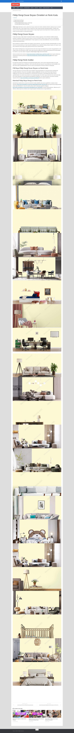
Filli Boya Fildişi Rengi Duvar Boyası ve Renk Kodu (23, 22)
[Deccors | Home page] (15, 4)
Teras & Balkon (46, 7)
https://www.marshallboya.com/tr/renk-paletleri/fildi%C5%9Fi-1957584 (31, 84)
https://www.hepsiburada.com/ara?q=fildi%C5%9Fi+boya (38, 55)
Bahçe (40, 7)
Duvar (14, 7)
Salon (21, 7)
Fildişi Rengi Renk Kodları (19, 21)
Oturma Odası (26, 7)
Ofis (51, 7)
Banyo (32, 7)
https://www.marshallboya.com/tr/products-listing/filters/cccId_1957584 (27, 87)
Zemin (18, 7)
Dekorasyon (15, 10)
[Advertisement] (37, 693)
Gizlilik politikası (20, 1)
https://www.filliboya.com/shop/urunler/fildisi (29, 77)
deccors (15, 17)
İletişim (13, 1)
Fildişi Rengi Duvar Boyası (19, 20)
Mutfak (36, 7)
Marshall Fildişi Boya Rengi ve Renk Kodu (22, 24)
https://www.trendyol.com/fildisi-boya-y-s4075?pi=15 (37, 54)
